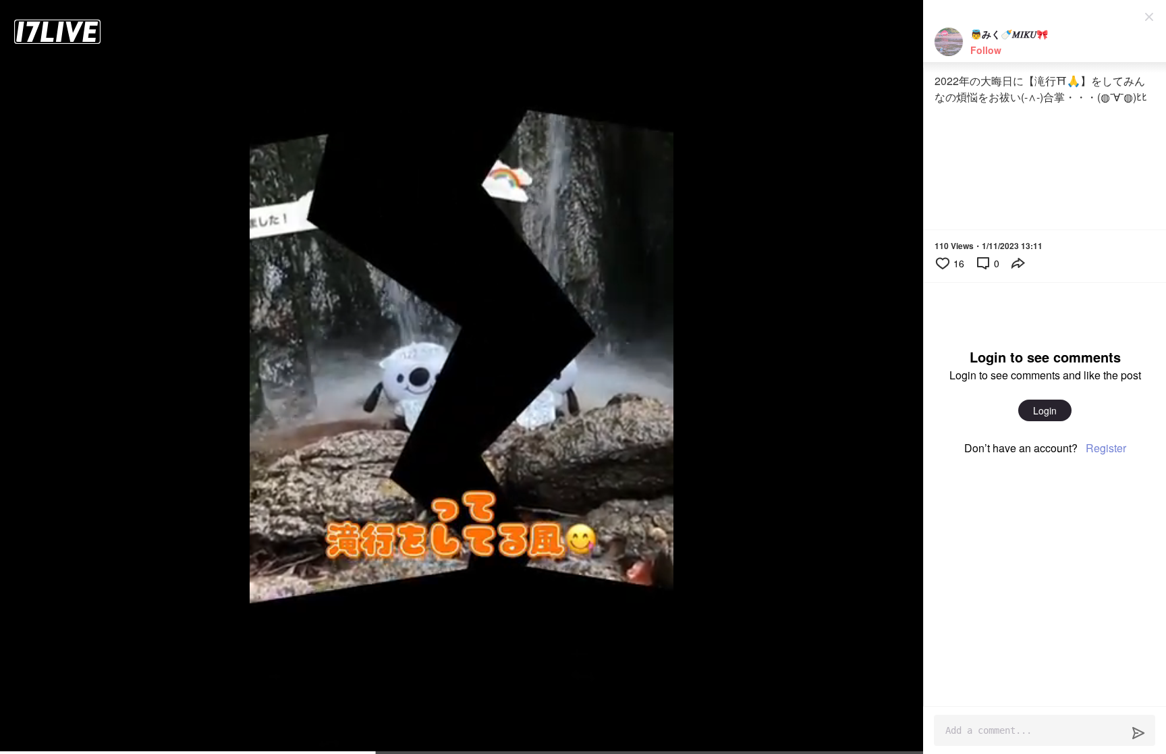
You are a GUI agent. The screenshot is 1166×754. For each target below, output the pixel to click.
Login (1045, 410)
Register (1106, 448)
